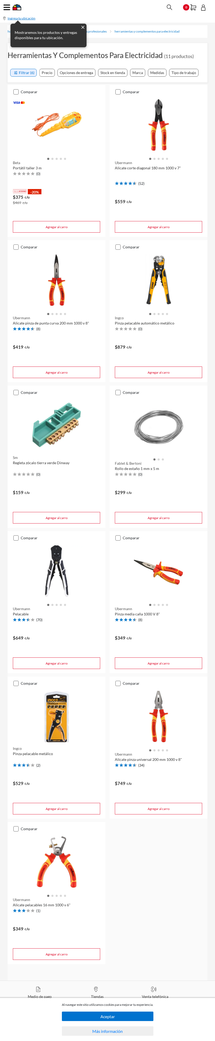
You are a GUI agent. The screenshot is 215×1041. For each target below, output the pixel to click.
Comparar (29, 92)
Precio (47, 72)
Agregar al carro (57, 227)
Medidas (157, 72)
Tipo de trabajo (183, 72)
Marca (137, 72)
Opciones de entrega (76, 72)
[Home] (17, 8)
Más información (107, 1031)
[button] (48, 158)
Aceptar (107, 1016)
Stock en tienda (112, 72)
